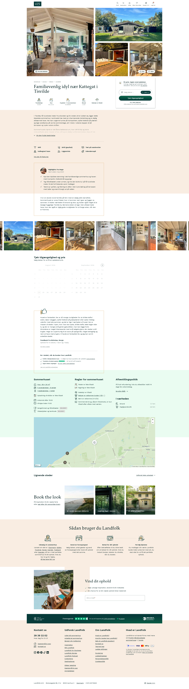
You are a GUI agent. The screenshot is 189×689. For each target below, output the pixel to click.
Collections (69, 659)
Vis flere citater (45, 346)
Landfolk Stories (71, 653)
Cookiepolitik (100, 661)
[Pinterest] (41, 652)
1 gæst (146, 92)
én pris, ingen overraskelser (66, 363)
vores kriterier (90, 359)
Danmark (44, 81)
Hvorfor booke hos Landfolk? (106, 638)
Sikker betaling (70, 665)
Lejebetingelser (101, 656)
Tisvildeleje (58, 81)
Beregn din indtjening (73, 641)
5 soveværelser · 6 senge (46, 388)
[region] (94, 442)
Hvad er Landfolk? (102, 635)
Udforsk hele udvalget (144, 475)
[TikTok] (44, 652)
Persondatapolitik (101, 659)
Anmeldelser (69, 671)
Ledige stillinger (101, 649)
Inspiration (123, 5)
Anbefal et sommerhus (73, 638)
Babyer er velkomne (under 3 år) (90, 395)
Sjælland (51, 81)
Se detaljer (144, 85)
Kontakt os (42, 646)
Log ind (153, 5)
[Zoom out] (152, 422)
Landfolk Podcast (71, 656)
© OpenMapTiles (142, 466)
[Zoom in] (152, 419)
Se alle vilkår (121, 391)
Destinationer (70, 661)
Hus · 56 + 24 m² (43, 384)
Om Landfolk (102, 630)
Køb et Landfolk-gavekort (104, 641)
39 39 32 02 (40, 635)
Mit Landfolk (69, 648)
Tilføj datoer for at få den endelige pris (135, 104)
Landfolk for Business (73, 650)
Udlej (129, 5)
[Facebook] (38, 652)
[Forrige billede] (33, 479)
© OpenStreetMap (150, 466)
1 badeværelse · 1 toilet (46, 391)
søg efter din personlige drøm (49, 504)
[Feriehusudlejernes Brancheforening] (149, 618)
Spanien (41, 552)
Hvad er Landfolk (136, 630)
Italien (59, 547)
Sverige (50, 550)
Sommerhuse (37, 81)
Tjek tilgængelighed (135, 98)
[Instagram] (35, 652)
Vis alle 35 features (41, 157)
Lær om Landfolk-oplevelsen (49, 367)
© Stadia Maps (135, 466)
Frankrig (38, 550)
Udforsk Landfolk (75, 630)
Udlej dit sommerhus (73, 635)
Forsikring (99, 653)
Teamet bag (99, 646)
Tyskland (57, 550)
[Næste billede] (155, 479)
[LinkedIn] (47, 652)
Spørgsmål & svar (44, 644)
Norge (44, 550)
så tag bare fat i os (48, 559)
